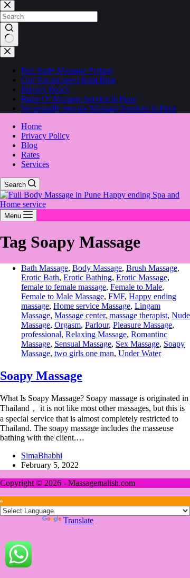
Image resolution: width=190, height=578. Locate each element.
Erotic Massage (141, 277)
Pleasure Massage (142, 324)
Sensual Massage (82, 343)
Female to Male (136, 286)
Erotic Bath (40, 277)
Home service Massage (91, 305)
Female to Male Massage (62, 296)
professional (41, 334)
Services (35, 164)
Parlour (97, 324)
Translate (78, 520)
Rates (30, 154)
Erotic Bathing (87, 277)
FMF (116, 296)
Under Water (139, 353)
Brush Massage (151, 267)
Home (31, 126)
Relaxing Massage (96, 334)
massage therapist (138, 315)
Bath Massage (44, 267)
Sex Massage (137, 343)
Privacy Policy (45, 135)
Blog (29, 145)
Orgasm (67, 324)
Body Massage (97, 267)
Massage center (79, 315)
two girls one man (84, 353)
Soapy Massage (41, 376)
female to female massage (63, 286)
